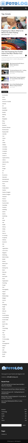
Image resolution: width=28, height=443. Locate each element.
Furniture (4, 207)
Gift (3, 218)
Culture (4, 160)
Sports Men (5, 324)
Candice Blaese (4, 55)
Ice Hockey (4, 235)
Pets (3, 287)
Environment (5, 181)
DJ (2, 172)
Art (3, 106)
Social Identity (5, 315)
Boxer (3, 123)
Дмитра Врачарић (5, 34)
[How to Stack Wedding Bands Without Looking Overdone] (5, 86)
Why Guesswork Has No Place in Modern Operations (13, 389)
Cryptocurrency (5, 157)
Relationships (5, 296)
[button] (2, 8)
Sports (3, 321)
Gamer (3, 211)
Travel (3, 337)
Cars (3, 136)
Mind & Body (5, 257)
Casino (3, 138)
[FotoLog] (14, 3)
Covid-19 (4, 155)
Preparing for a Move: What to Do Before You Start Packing (12, 31)
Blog (3, 121)
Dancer (4, 164)
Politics (4, 291)
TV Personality (5, 339)
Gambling (4, 209)
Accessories (5, 95)
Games (4, 214)
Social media (5, 319)
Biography (4, 118)
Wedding (4, 352)
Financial (4, 201)
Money (4, 261)
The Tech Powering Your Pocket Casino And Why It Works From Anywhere (12, 385)
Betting (4, 114)
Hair (3, 222)
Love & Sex (5, 250)
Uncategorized (5, 343)
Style (3, 326)
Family (3, 185)
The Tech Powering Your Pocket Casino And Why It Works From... (12, 52)
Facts (3, 183)
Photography (5, 289)
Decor (3, 166)
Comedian (4, 147)
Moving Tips (5, 268)
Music (3, 270)
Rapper (4, 293)
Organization (5, 280)
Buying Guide (5, 131)
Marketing (4, 255)
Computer (4, 151)
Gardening (4, 216)
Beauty (4, 112)
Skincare (4, 311)
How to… (4, 233)
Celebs (3, 142)
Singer (3, 306)
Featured (4, 196)
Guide (3, 220)
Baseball (4, 108)
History (4, 226)
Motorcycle (5, 263)
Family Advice (5, 188)
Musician (4, 272)
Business (4, 125)
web (3, 350)
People (4, 285)
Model (3, 259)
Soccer (3, 313)
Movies (4, 265)
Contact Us (4, 434)
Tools (3, 334)
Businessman (5, 129)
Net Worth (4, 276)
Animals (4, 103)
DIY (3, 170)
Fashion (4, 190)
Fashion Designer (6, 192)
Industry (4, 239)
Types (3, 341)
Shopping (4, 304)
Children (4, 144)
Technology (5, 328)
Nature (4, 274)
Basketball (4, 110)
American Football (6, 101)
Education (4, 177)
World (3, 354)
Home (2, 11)
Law (3, 246)
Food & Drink (5, 203)
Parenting (4, 283)
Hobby (3, 229)
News (3, 278)
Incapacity (4, 237)
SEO (3, 302)
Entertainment (5, 179)
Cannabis (4, 134)
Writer (3, 356)
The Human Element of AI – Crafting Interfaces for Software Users (12, 393)
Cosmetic (4, 153)
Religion (4, 298)
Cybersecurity (5, 162)
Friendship (4, 205)
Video (3, 347)
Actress (4, 99)
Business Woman (6, 127)
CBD (3, 140)
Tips (3, 332)
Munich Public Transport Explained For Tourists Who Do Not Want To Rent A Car (13, 397)
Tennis (3, 330)
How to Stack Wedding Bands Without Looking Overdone (11, 401)
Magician (4, 252)
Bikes (3, 116)
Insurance (4, 242)
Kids (3, 244)
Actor (3, 97)
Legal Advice (5, 248)
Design (4, 168)
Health (3, 224)
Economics (4, 175)
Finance (4, 198)
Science (4, 300)
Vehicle (4, 345)
